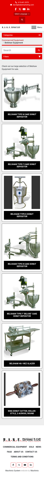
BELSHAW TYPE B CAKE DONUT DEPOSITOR (22, 265)
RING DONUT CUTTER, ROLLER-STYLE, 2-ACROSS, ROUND (22, 412)
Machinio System (12, 470)
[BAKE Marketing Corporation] (22, 440)
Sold (31, 447)
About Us (18, 452)
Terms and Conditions (22, 457)
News (38, 447)
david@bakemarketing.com (23, 5)
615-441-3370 (23, 2)
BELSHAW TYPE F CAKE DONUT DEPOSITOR (22, 165)
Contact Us (31, 452)
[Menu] (33, 27)
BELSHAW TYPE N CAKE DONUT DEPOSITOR (22, 115)
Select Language (21, 14)
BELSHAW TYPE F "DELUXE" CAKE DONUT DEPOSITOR (22, 315)
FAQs (9, 452)
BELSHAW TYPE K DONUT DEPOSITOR (22, 215)
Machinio (35, 470)
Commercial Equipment (15, 447)
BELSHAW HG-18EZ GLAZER (22, 363)
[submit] (38, 50)
